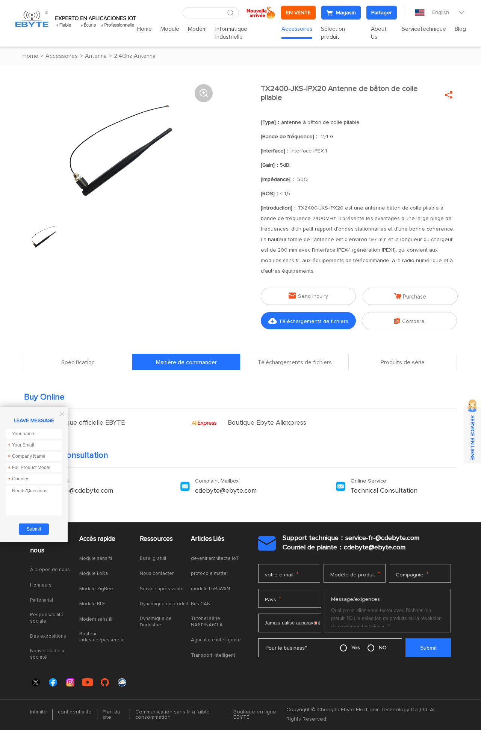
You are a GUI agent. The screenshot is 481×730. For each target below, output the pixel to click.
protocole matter (209, 573)
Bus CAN (200, 604)
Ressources (156, 539)
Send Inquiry (308, 296)
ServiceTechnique (424, 29)
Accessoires (296, 29)
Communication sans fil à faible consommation (172, 714)
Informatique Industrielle (231, 33)
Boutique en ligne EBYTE (254, 714)
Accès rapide (97, 539)
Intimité (38, 712)
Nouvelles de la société (47, 654)
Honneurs (40, 585)
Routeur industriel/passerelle (102, 637)
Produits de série (403, 362)
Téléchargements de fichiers (308, 321)
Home (144, 29)
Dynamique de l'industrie (156, 621)
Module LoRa (93, 573)
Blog (460, 29)
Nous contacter (157, 573)
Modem (197, 29)
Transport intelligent (213, 655)
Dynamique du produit (164, 604)
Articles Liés (207, 539)
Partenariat (41, 600)
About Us (379, 33)
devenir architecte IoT (215, 558)
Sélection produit (333, 33)
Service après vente (162, 589)
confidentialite (75, 712)
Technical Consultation (384, 490)
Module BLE (92, 604)
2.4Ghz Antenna (135, 56)
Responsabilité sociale (47, 618)
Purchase (410, 296)
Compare (409, 321)
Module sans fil (95, 558)
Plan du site (111, 714)
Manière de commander (186, 362)
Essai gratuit (153, 558)
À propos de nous (47, 545)
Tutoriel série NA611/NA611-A (207, 621)
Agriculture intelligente (216, 640)
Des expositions (48, 636)
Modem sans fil (95, 619)
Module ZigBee (96, 589)
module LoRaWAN (210, 589)
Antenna (96, 56)
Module (169, 29)
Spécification (78, 362)
